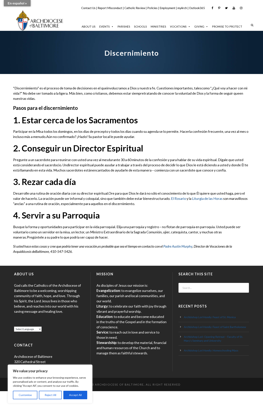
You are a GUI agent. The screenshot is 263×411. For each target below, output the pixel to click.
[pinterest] (219, 8)
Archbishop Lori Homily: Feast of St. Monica (210, 317)
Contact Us (88, 8)
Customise (25, 395)
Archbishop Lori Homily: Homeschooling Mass (211, 350)
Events (104, 26)
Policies (152, 8)
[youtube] (234, 8)
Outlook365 (197, 8)
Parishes (123, 26)
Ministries (158, 26)
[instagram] (241, 8)
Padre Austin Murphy (177, 246)
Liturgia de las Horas (207, 198)
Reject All (50, 395)
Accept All (75, 395)
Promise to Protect (227, 26)
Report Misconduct (110, 8)
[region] (50, 384)
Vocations (178, 26)
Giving (199, 26)
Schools (140, 26)
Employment (167, 8)
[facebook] (212, 8)
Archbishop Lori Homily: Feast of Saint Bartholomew (215, 327)
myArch (182, 8)
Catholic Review (134, 8)
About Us (88, 26)
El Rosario (178, 198)
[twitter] (226, 8)
